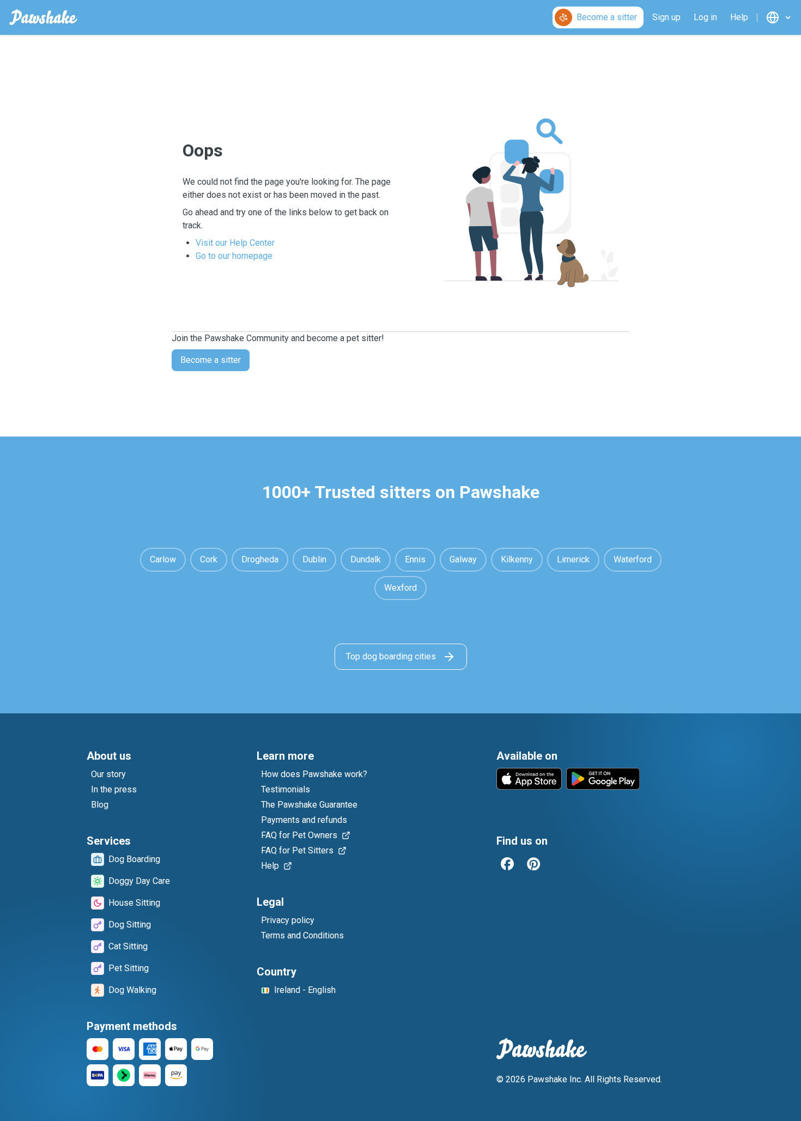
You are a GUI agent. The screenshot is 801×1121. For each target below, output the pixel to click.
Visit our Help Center (235, 243)
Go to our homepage (234, 256)
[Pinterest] (533, 864)
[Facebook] (507, 864)
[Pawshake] (43, 17)
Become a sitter (210, 360)
